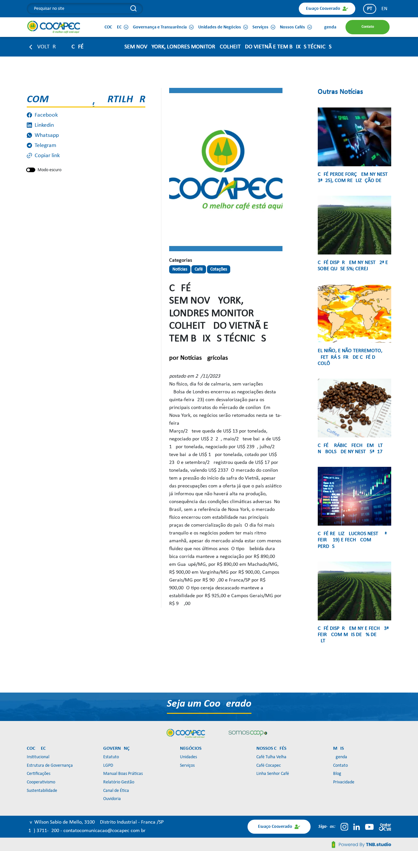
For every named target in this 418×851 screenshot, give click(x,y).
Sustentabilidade (42, 790)
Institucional (38, 757)
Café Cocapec (268, 765)
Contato (340, 765)
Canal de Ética (116, 790)
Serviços (187, 765)
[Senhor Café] (385, 826)
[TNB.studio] (361, 844)
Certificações (38, 773)
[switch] (30, 170)
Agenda (340, 757)
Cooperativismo (41, 782)
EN (384, 8)
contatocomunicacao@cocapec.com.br (104, 830)
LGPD (108, 765)
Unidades (188, 757)
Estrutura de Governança (50, 765)
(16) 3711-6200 (43, 830)
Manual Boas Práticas (123, 773)
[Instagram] (344, 826)
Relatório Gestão (118, 782)
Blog (337, 773)
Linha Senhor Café (272, 773)
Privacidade (343, 782)
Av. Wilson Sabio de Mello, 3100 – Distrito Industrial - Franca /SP (95, 822)
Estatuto (111, 757)
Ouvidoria (112, 798)
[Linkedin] (356, 826)
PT (369, 8)
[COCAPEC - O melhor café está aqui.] (54, 26)
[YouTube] (369, 826)
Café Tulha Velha (271, 757)
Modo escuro (49, 170)
